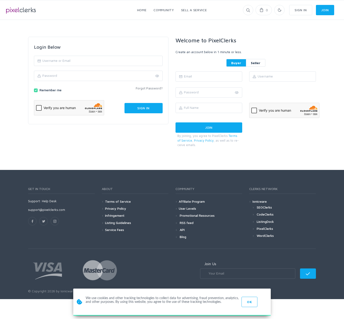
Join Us (210, 264)
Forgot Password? (149, 88)
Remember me (51, 90)
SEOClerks (264, 207)
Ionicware (260, 201)
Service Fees (114, 230)
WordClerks (265, 236)
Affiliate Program (192, 201)
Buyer (236, 63)
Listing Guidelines (118, 223)
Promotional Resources (197, 215)
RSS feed (186, 223)
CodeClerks (265, 214)
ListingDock (265, 222)
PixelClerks (265, 229)
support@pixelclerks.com (46, 210)
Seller (255, 63)
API (182, 230)
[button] (237, 92)
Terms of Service (118, 201)
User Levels (187, 208)
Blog (182, 237)
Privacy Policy (204, 140)
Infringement (114, 215)
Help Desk (49, 201)
